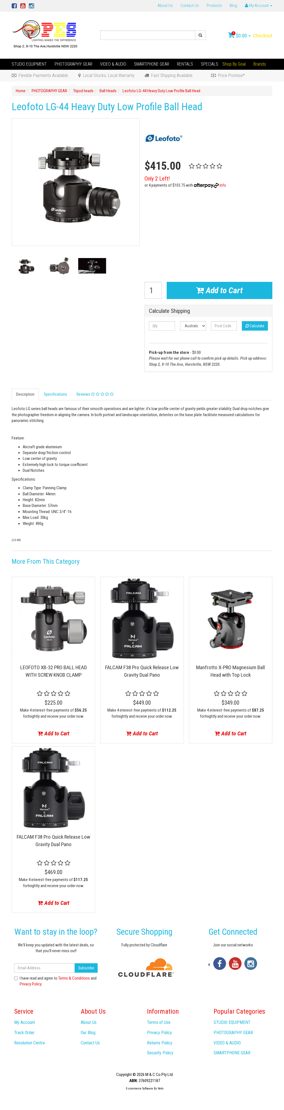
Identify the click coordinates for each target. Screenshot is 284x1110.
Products (214, 5)
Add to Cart (223, 290)
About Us (165, 5)
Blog (233, 5)
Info (223, 185)
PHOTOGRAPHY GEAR (73, 64)
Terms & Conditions (74, 978)
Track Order (24, 1032)
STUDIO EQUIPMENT (29, 64)
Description (25, 394)
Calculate (256, 326)
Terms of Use (159, 1022)
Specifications (55, 394)
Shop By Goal (234, 64)
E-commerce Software (139, 1088)
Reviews (84, 394)
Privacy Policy (30, 984)
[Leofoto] (164, 138)
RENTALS (185, 64)
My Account (24, 1022)
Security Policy (160, 1052)
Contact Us (190, 5)
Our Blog (88, 1032)
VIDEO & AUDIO (113, 64)
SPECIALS (209, 64)
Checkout (262, 35)
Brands (259, 64)
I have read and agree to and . (58, 981)
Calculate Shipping (169, 311)
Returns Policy (159, 1042)
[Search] (200, 35)
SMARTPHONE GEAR (151, 64)
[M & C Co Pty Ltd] (45, 34)
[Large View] (26, 266)
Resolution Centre (29, 1042)
